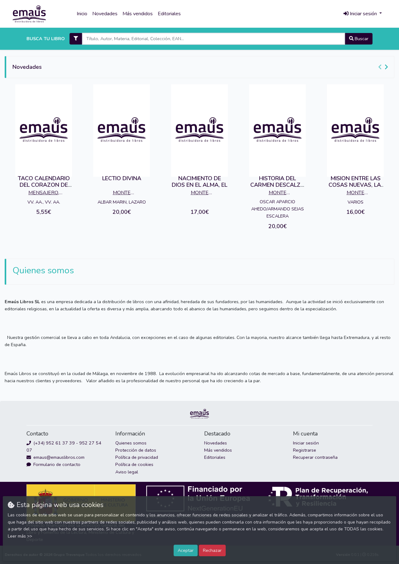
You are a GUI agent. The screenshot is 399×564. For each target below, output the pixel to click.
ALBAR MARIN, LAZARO (122, 202)
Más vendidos (138, 13)
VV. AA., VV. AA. (43, 202)
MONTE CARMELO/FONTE (121, 193)
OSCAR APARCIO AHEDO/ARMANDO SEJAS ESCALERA (277, 209)
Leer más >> (20, 536)
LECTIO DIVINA (121, 178)
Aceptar (186, 550)
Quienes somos (131, 443)
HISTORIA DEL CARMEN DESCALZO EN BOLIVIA (277, 185)
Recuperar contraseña (315, 457)
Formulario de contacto (56, 464)
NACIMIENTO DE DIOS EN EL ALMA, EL (199, 182)
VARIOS (355, 202)
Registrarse (304, 450)
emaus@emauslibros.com (58, 457)
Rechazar (212, 550)
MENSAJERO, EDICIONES (43, 193)
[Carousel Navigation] (384, 67)
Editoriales (169, 13)
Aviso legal (126, 472)
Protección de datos (135, 450)
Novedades (105, 13)
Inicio (82, 13)
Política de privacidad (136, 457)
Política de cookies (134, 464)
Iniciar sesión (306, 443)
